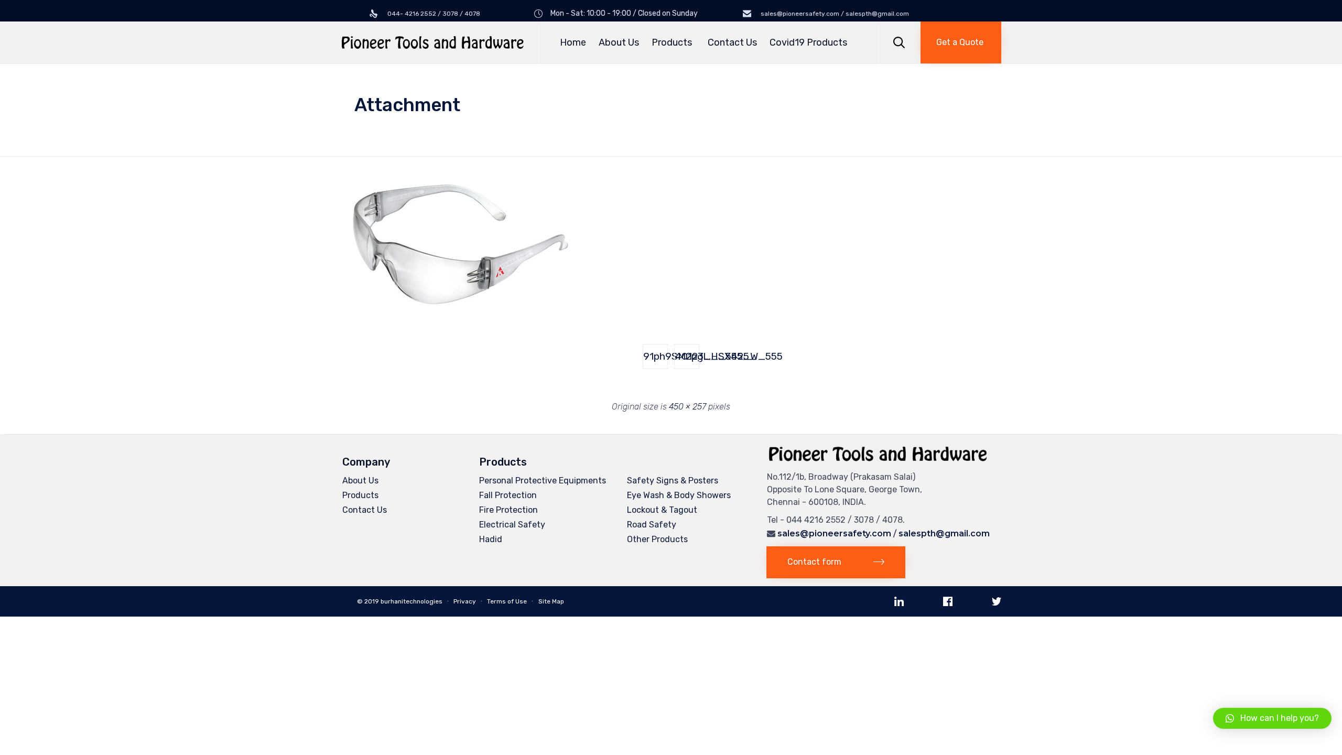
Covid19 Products (808, 42)
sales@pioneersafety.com (834, 533)
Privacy (464, 601)
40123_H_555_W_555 (687, 356)
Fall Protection (508, 495)
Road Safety (651, 525)
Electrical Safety (512, 525)
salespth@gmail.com (944, 533)
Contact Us (732, 42)
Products (672, 42)
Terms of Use (507, 601)
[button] (961, 42)
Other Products (657, 539)
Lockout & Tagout (662, 510)
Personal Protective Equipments (542, 481)
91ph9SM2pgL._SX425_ (655, 356)
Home (573, 42)
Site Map (551, 601)
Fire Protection (508, 510)
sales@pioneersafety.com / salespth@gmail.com (834, 13)
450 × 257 (687, 407)
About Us (619, 42)
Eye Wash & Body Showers (679, 495)
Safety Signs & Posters (672, 481)
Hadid (490, 539)
